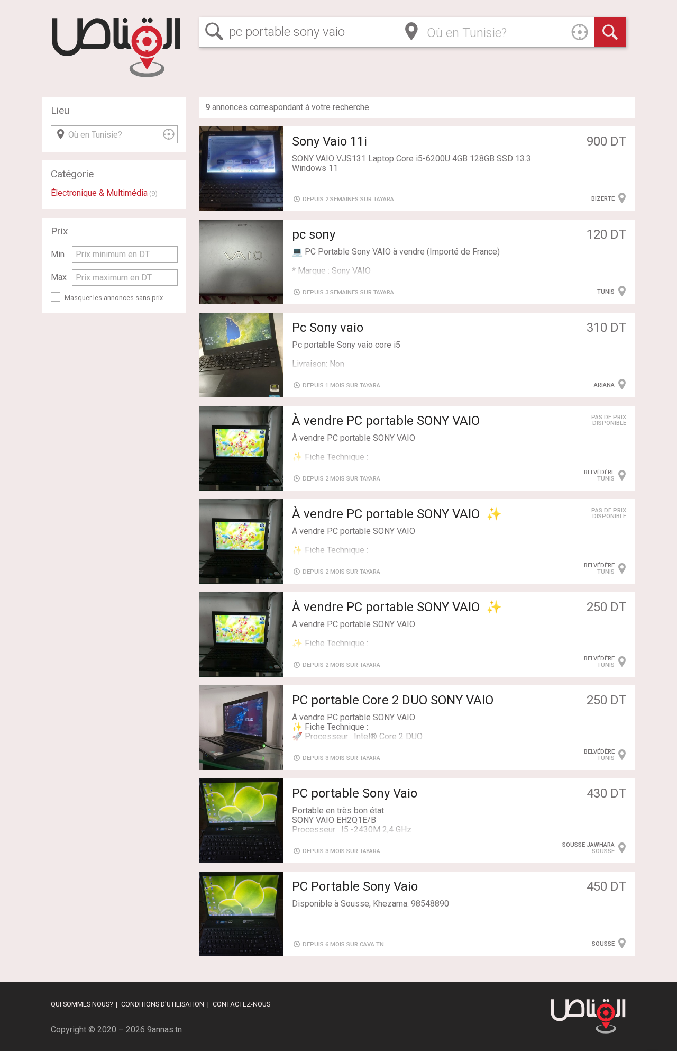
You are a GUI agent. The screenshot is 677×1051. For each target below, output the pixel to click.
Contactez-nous (241, 1004)
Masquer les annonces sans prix (114, 298)
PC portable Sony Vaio (354, 793)
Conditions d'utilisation (162, 1004)
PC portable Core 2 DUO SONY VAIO (392, 700)
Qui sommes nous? (82, 1004)
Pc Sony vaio (327, 327)
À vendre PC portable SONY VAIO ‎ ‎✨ (397, 513)
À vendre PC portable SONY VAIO (386, 420)
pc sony (313, 234)
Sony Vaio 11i (329, 141)
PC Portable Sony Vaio (355, 886)
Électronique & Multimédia (99, 193)
